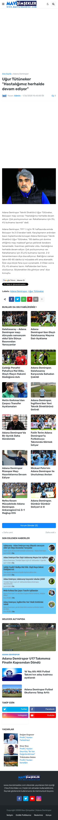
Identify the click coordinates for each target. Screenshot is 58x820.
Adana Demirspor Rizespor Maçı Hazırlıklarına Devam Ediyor (14, 473)
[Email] (35, 299)
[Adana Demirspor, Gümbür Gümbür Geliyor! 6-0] (43, 490)
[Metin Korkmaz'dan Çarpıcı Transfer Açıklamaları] (14, 390)
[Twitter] (17, 299)
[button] (3, 4)
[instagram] (38, 798)
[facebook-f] (19, 798)
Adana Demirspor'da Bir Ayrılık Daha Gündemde (14, 435)
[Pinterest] (29, 299)
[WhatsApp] (23, 299)
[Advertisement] (29, 40)
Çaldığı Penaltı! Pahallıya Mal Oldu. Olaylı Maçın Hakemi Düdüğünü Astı (14, 372)
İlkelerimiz (38, 815)
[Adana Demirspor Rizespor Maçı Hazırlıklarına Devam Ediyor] (14, 457)
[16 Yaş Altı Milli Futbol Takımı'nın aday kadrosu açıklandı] (12, 674)
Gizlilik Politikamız (23, 815)
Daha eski (50, 532)
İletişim (10, 815)
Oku (13, 553)
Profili (22, 737)
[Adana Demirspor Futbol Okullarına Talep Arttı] (12, 691)
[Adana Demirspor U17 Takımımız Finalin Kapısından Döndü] (29, 637)
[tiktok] (15, 721)
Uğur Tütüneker (36, 291)
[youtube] (32, 798)
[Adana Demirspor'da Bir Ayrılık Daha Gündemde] (14, 422)
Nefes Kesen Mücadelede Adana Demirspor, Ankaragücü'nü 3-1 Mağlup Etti (13, 506)
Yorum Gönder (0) (29, 525)
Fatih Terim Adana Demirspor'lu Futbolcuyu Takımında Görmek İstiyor (41, 438)
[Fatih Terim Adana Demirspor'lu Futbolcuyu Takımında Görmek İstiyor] (43, 422)
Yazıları (29, 737)
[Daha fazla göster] (41, 299)
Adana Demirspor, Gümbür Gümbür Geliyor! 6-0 (41, 503)
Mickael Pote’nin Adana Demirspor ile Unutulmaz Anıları (42, 471)
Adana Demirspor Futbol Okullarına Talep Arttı (38, 691)
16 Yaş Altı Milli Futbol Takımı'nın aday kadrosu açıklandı (38, 674)
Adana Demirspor (21, 74)
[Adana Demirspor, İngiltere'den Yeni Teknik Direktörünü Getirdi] (43, 390)
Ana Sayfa (6, 74)
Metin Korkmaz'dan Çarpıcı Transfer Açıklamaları (13, 403)
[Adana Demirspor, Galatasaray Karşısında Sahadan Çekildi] (43, 357)
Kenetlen (24, 763)
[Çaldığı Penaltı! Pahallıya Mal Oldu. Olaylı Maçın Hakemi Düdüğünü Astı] (14, 357)
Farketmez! (25, 740)
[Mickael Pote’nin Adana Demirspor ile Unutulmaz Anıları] (43, 457)
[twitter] (25, 798)
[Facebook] (11, 299)
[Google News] (14, 282)
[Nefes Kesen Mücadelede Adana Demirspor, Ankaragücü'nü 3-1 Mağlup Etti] (14, 490)
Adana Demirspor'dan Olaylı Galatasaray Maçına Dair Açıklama (43, 334)
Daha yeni (8, 532)
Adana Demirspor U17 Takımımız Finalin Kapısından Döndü (26, 660)
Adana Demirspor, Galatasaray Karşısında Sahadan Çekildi (42, 372)
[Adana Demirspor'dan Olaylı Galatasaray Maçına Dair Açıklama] (43, 318)
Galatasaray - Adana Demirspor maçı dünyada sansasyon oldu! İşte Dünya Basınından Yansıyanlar (14, 337)
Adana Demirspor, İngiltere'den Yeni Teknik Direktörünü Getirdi (42, 405)
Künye (48, 815)
